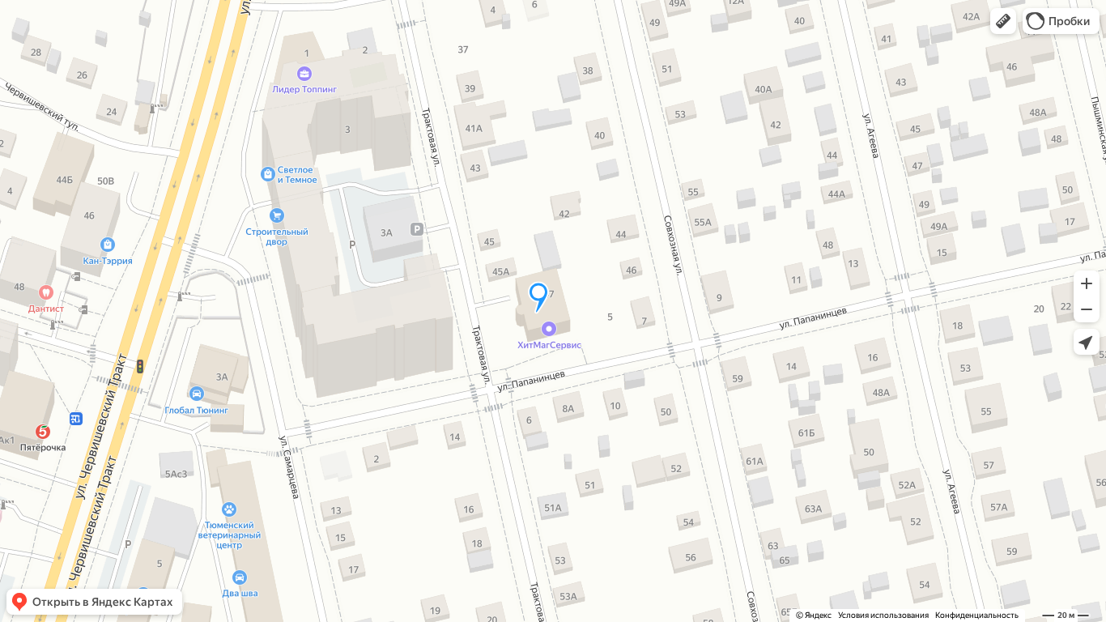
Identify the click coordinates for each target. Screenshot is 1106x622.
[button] (1003, 21)
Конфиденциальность (977, 615)
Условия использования (883, 615)
